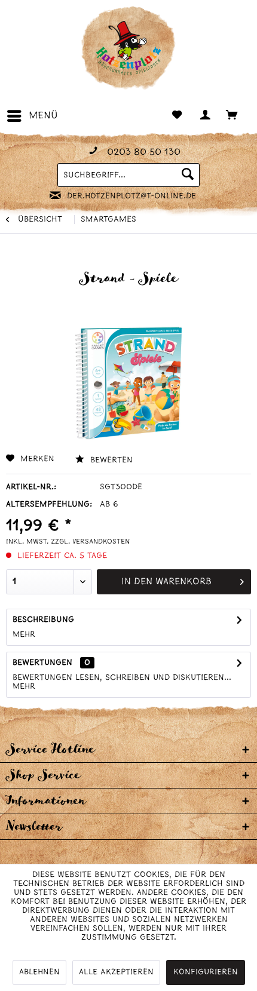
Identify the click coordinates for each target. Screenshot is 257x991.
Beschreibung (43, 619)
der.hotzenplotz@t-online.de (131, 196)
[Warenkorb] (238, 116)
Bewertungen (42, 662)
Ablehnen (39, 972)
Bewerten (110, 460)
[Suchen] (188, 175)
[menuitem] (32, 116)
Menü (43, 116)
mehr (24, 634)
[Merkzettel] (178, 116)
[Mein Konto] (208, 116)
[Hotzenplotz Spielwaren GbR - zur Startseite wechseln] (128, 48)
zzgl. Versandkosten (90, 541)
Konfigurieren (205, 972)
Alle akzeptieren (116, 972)
